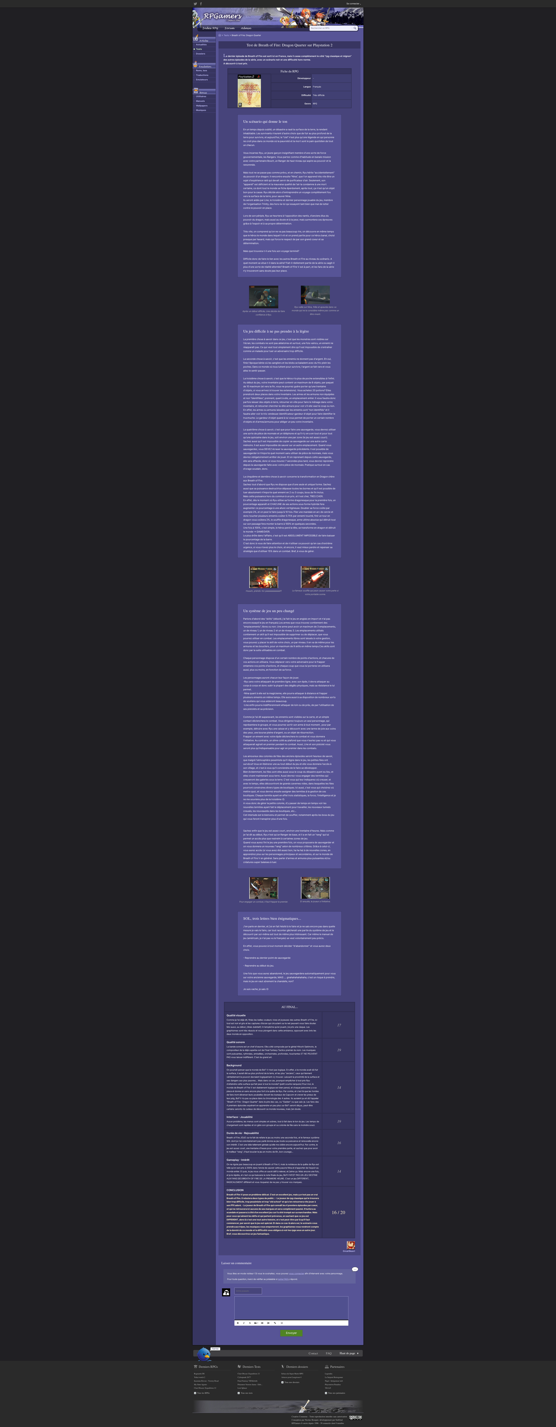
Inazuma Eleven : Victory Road (206, 1381)
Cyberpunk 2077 (244, 1377)
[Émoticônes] (282, 1323)
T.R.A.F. (328, 1388)
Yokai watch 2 (199, 1377)
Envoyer (291, 1333)
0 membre (340, 1423)
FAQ (329, 1353)
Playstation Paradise (333, 1384)
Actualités (201, 44)
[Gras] (237, 1323)
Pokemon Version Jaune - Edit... (250, 1384)
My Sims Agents (200, 1384)
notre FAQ (283, 1279)
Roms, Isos (201, 70)
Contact (313, 1353)
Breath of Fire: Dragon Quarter (282, 44)
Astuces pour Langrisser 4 (291, 1377)
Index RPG (210, 28)
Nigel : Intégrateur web (334, 1381)
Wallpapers (201, 105)
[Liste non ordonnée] (262, 1323)
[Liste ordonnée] (268, 1323)
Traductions (202, 75)
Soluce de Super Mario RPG (292, 1373)
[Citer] (256, 1323)
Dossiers (200, 53)
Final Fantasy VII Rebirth (247, 1381)
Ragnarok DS (199, 1373)
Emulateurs (202, 79)
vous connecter (296, 1273)
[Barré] (250, 1323)
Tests (199, 49)
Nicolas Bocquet (311, 1419)
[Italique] (244, 1323)
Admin (246, 28)
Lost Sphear (242, 1388)
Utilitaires (201, 96)
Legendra (328, 1373)
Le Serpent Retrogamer (334, 1377)
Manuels (200, 101)
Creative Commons (300, 1416)
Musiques (201, 110)
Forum (229, 28)
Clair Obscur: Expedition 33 (205, 1388)
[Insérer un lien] (275, 1323)
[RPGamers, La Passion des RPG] (223, 17)
